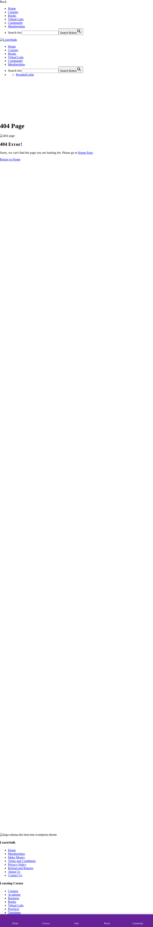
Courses (13, 12)
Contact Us (15, 875)
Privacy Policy (17, 864)
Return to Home (10, 159)
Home (12, 8)
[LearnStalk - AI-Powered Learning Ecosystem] (8, 39)
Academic (14, 894)
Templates (14, 912)
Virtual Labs (16, 19)
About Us (14, 871)
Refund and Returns (20, 868)
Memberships (16, 26)
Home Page (85, 152)
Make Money (16, 857)
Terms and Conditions (22, 861)
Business (13, 898)
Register (21, 74)
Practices (13, 909)
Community (15, 22)
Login (30, 74)
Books (12, 15)
